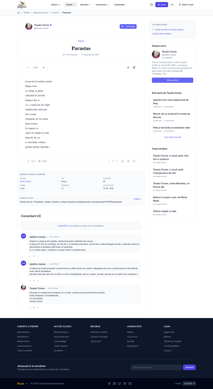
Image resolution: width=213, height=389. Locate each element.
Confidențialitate (171, 346)
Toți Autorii (96, 341)
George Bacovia (61, 336)
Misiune (167, 336)
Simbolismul (22, 336)
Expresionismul (24, 346)
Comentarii (119, 4)
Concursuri (101, 4)
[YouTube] (124, 383)
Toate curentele (24, 350)
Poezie (55, 12)
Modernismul (23, 341)
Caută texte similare (161, 33)
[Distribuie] (128, 161)
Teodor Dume (25, 181)
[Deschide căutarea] (151, 4)
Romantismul (23, 332)
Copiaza (137, 199)
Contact (167, 350)
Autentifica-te (65, 225)
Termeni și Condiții (172, 341)
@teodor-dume (41, 12)
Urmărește (130, 26)
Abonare (189, 367)
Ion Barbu (58, 350)
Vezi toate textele (172, 137)
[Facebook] (109, 383)
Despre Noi (169, 332)
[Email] (130, 383)
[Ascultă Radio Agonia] (172, 4)
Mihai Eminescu (61, 332)
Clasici (54, 4)
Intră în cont (187, 4)
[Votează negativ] (117, 161)
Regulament (132, 346)
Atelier (69, 4)
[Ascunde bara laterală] (134, 67)
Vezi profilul (172, 80)
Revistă (84, 4)
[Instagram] (114, 383)
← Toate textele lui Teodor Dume (167, 29)
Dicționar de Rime (99, 332)
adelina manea (37, 236)
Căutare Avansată (99, 336)
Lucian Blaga (60, 341)
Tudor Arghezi (60, 346)
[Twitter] (119, 383)
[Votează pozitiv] (109, 161)
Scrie (163, 4)
